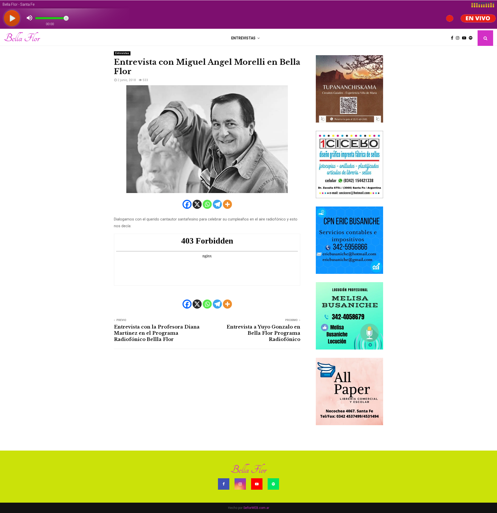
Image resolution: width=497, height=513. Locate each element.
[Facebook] (453, 38)
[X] (197, 204)
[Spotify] (472, 38)
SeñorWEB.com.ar (256, 508)
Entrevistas (243, 38)
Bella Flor (22, 38)
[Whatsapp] (207, 204)
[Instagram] (459, 38)
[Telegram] (217, 204)
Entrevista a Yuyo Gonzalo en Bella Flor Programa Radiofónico (263, 333)
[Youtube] (465, 38)
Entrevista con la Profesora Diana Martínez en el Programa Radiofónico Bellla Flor (157, 333)
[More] (227, 204)
